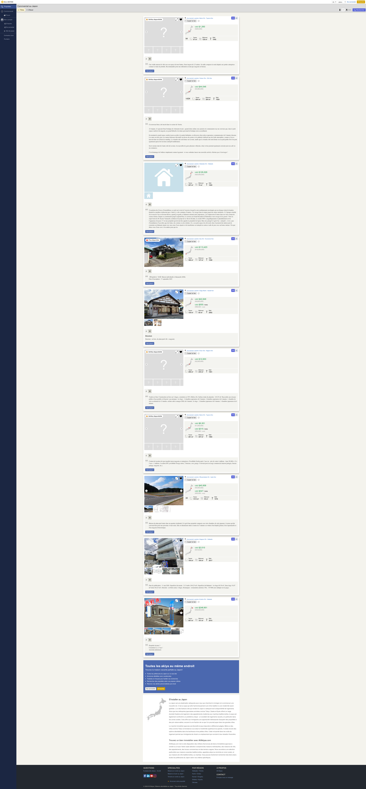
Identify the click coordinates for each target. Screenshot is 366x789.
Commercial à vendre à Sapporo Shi (196, 539)
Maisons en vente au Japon (176, 771)
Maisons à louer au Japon (175, 774)
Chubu (199, 774)
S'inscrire (361, 2)
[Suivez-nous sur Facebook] (144, 777)
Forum (8, 15)
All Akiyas (219, 771)
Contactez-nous (9, 35)
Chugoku (200, 777)
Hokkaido (210, 164)
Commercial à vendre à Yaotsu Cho (196, 78)
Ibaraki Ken (210, 290)
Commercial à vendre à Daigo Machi (196, 290)
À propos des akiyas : (152, 771)
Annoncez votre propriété (176, 781)
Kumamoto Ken (209, 239)
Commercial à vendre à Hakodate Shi (197, 164)
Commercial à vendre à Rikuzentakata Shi (198, 477)
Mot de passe (10, 31)
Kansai (194, 777)
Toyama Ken (209, 18)
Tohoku (201, 771)
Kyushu (200, 779)
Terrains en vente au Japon (176, 777)
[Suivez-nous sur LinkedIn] (148, 777)
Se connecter (351, 2)
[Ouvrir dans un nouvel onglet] (198, 21)
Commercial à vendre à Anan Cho (196, 350)
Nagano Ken (209, 350)
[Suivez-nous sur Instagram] (154, 777)
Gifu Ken (209, 78)
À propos (7, 39)
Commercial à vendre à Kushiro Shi (196, 599)
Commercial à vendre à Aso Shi (195, 239)
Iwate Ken (213, 477)
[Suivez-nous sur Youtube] (151, 777)
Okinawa (194, 782)
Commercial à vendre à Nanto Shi (196, 18)
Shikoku (194, 779)
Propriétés (7, 6)
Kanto (194, 774)
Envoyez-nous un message (225, 777)
